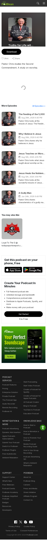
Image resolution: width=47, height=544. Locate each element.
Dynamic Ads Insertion (11, 432)
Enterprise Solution (10, 392)
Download (12, 51)
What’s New (7, 481)
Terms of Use (10, 531)
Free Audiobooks (9, 454)
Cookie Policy (29, 526)
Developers (7, 510)
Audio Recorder (8, 404)
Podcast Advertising (10, 428)
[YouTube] (31, 522)
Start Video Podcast (32, 386)
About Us (27, 477)
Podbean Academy (10, 492)
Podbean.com (32, 535)
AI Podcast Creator (31, 402)
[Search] (38, 3)
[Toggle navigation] (44, 3)
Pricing (5, 388)
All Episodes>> (38, 106)
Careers (27, 485)
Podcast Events (8, 488)
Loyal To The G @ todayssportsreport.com (12, 244)
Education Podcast (31, 413)
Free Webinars (8, 485)
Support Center (8, 477)
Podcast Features (9, 385)
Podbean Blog (29, 481)
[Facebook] (15, 522)
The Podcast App (9, 400)
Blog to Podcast (30, 406)
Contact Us (28, 500)
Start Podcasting (30, 382)
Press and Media (30, 488)
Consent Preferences (29, 531)
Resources (6, 506)
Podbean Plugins (9, 450)
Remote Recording (9, 407)
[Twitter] (20, 522)
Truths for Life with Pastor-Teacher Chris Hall (21, 45)
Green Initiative (30, 492)
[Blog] (25, 522)
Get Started (23, 314)
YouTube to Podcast (32, 410)
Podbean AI (7, 411)
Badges (5, 502)
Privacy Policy (14, 526)
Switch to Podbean (10, 446)
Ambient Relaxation (10, 458)
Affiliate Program (30, 496)
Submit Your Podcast (10, 442)
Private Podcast (8, 396)
